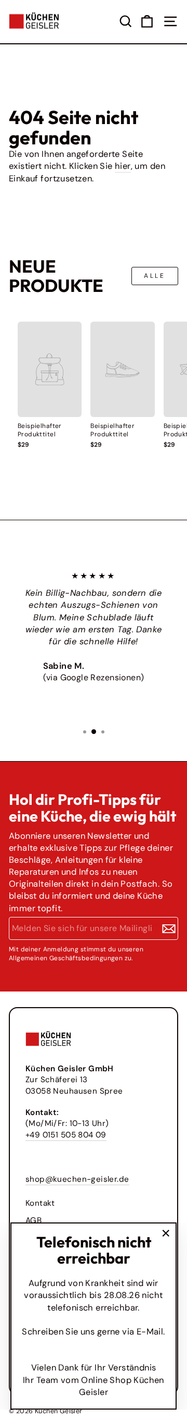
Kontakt (40, 1203)
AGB (33, 1220)
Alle (154, 276)
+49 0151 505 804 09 (65, 1135)
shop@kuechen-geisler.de (77, 1179)
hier (123, 166)
